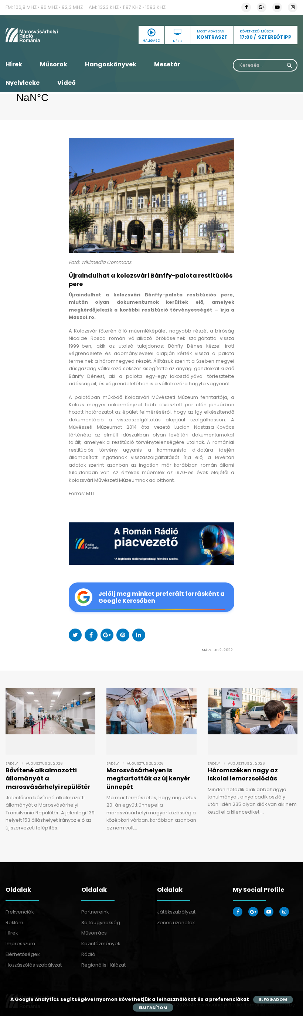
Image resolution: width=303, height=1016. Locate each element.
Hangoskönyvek (110, 64)
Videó (66, 83)
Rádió (88, 954)
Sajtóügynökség (100, 922)
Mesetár (167, 64)
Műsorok (53, 64)
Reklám (14, 922)
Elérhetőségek (23, 954)
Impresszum (20, 943)
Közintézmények (100, 943)
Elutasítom (153, 1007)
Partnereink (95, 912)
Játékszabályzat (176, 912)
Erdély (12, 763)
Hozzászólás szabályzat (34, 965)
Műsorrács (94, 933)
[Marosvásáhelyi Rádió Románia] (50, 35)
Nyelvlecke (23, 83)
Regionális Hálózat (103, 965)
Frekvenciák (20, 912)
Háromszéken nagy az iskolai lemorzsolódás (243, 774)
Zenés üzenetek (176, 922)
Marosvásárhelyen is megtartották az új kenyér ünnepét (148, 778)
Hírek (14, 64)
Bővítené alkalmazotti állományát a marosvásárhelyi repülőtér (48, 778)
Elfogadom (273, 999)
